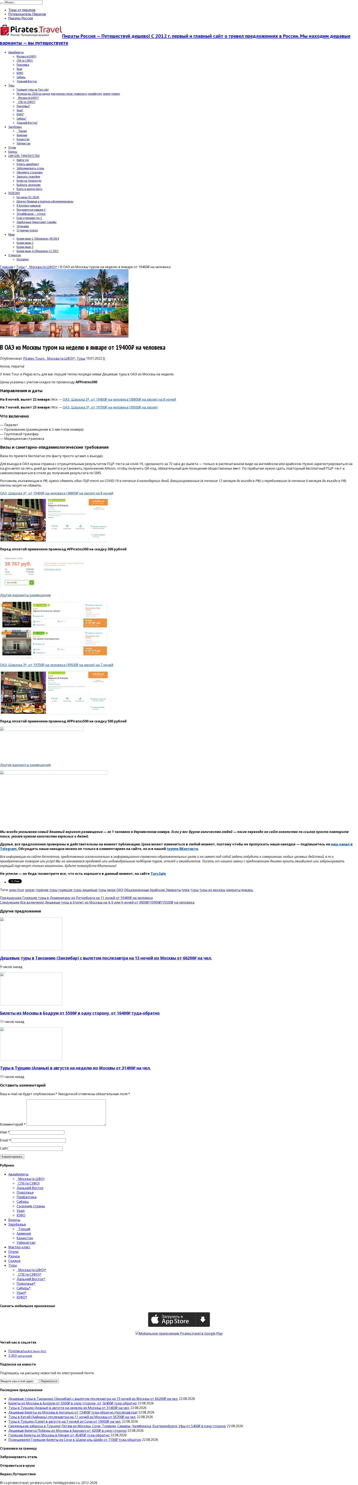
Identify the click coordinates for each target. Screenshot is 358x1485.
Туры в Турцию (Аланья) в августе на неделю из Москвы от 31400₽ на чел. (75, 1067)
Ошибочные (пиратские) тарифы (37, 222)
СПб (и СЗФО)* (26, 102)
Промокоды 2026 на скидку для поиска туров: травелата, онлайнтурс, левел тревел (68, 94)
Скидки (14, 1260)
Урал (19, 69)
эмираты (233, 890)
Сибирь (21, 77)
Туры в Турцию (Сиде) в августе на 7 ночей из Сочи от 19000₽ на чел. (64, 1421)
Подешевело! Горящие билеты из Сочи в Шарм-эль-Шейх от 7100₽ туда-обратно (74, 1439)
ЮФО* (20, 114)
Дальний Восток (27, 81)
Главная (6, 267)
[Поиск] (1, 3)
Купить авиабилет (28, 164)
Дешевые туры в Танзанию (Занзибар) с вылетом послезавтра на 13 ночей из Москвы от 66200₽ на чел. (106, 958)
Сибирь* (22, 118)
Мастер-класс (19, 1247)
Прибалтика (26, 1197)
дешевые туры (94, 890)
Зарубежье (15, 127)
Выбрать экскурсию (29, 185)
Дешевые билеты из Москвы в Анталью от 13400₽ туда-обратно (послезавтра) (72, 1412)
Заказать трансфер (28, 176)
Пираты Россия (20, 18)
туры (194, 890)
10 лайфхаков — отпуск (31, 214)
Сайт (4, 1148)
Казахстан (23, 139)
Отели (12, 147)
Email (4, 1140)
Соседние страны (31, 1206)
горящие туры (69, 890)
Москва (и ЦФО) (26, 56)
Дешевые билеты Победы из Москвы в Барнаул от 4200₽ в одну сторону (67, 1430)
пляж (185, 890)
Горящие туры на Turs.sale (33, 89)
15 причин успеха (27, 230)
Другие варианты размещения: (25, 595)
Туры (11, 85)
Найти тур (23, 160)
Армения (22, 135)
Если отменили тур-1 (29, 218)
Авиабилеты (16, 52)
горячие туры (46, 890)
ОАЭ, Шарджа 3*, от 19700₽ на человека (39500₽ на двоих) (110, 407)
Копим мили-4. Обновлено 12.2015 (37, 251)
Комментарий (13, 1124)
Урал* (20, 110)
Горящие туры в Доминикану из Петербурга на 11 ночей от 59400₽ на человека (76, 898)
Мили (11, 234)
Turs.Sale (158, 873)
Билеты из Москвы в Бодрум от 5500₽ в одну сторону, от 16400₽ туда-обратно (80, 1013)
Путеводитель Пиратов (27, 14)
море (111, 890)
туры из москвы (212, 890)
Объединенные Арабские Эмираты (152, 890)
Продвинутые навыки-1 (31, 209)
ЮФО (20, 73)
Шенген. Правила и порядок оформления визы (45, 201)
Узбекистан (23, 143)
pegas (30, 890)
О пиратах (14, 255)
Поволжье (23, 65)
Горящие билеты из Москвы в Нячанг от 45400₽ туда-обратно (59, 1435)
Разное (14, 1256)
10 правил (23, 226)
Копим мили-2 (25, 243)
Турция (22, 131)
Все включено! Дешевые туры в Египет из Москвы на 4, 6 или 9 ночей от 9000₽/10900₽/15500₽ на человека (97, 902)
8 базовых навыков (29, 205)
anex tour (16, 890)
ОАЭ (119, 890)
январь (247, 890)
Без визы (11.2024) (28, 197)
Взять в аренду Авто (29, 189)
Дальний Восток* (27, 123)
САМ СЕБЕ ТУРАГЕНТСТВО (24, 156)
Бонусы (12, 151)
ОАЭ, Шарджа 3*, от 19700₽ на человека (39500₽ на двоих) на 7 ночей (56, 665)
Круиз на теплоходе (29, 180)
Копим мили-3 (25, 247)
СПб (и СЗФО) (25, 60)
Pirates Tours (34, 358)
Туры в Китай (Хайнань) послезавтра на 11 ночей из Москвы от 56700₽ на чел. (72, 1417)
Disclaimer (23, 259)
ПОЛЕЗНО (14, 193)
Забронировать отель (30, 168)
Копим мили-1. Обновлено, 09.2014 (38, 238)
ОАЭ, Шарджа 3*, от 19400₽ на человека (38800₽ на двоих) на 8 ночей (119, 399)
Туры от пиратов (21, 10)
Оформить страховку (30, 172)
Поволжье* (23, 106)
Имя (3, 1132)
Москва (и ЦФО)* (28, 98)
